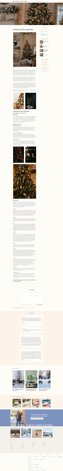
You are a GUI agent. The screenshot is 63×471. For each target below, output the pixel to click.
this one (22, 270)
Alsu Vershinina (20, 67)
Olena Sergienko (31, 107)
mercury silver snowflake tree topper (23, 275)
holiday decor (27, 76)
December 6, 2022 (23, 324)
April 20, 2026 (23, 360)
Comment (22, 297)
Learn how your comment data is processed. (29, 307)
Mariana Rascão (19, 107)
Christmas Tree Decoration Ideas (45, 29)
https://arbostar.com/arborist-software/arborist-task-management (30, 343)
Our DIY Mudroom (46, 54)
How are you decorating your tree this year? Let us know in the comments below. (44, 35)
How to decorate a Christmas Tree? (44, 31)
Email (34, 294)
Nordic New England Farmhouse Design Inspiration (46, 50)
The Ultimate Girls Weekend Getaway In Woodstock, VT (31, 390)
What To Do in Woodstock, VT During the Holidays (44, 390)
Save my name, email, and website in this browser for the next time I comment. (27, 304)
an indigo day (23, 323)
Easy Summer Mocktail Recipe (46, 46)
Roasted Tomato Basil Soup (46, 42)
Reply (27, 324)
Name (21, 294)
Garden (45, 66)
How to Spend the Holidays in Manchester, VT (18, 390)
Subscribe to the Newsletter (37, 418)
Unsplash (26, 67)
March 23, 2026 (23, 346)
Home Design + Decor (44, 68)
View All (50, 368)
